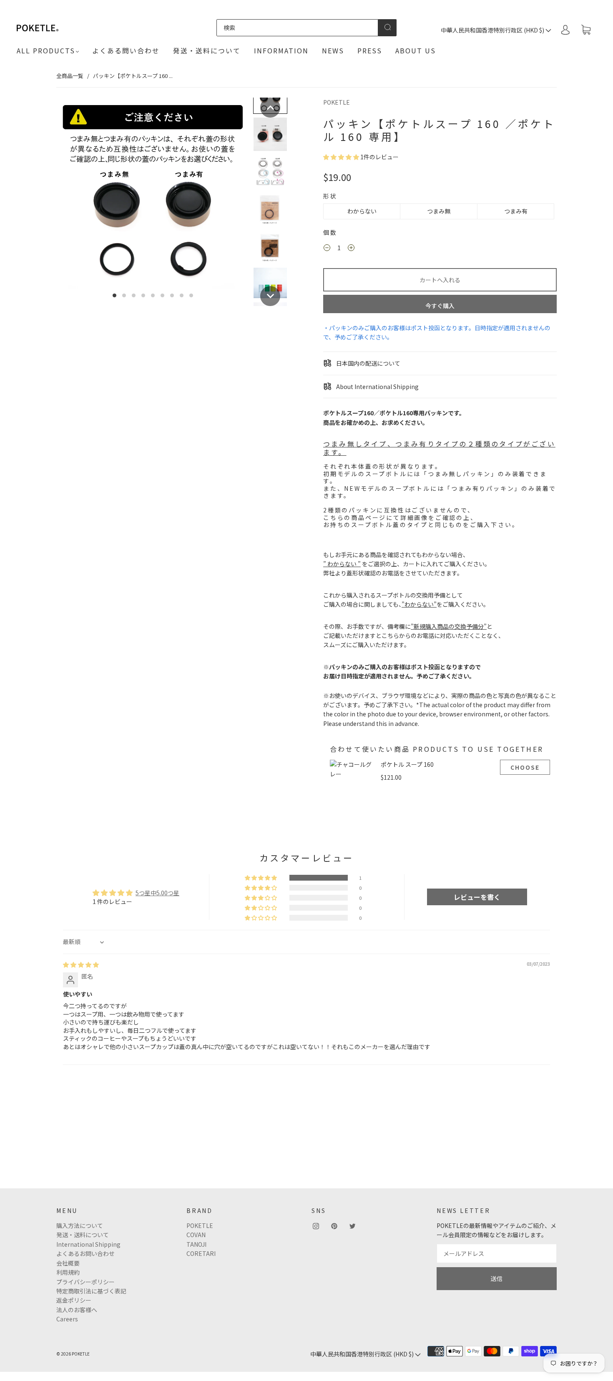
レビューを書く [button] (477, 897)
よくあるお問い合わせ (85, 1253)
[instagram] (315, 1226)
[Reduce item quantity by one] (327, 249)
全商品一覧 (69, 76)
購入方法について (79, 1225)
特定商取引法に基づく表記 (91, 1291)
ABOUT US (415, 50)
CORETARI (201, 1253)
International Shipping (88, 1244)
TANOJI (196, 1244)
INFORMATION (281, 50)
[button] (270, 108)
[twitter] (352, 1226)
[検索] (297, 27)
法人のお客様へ (76, 1310)
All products (46, 50)
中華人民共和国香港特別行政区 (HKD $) (493, 30)
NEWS (333, 50)
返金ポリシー (73, 1300)
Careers (67, 1319)
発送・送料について (207, 50)
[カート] (585, 30)
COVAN (196, 1234)
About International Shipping (377, 386)
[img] (81, 964)
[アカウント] (565, 30)
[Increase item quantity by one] (351, 249)
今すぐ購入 (440, 305)
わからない (362, 211)
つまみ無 (438, 211)
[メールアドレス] (497, 1253)
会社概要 (68, 1263)
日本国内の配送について (367, 363)
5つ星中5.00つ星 (157, 893)
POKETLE (336, 102)
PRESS (369, 50)
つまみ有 (516, 211)
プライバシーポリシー (85, 1282)
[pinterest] (334, 1226)
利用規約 (68, 1272)
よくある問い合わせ (126, 50)
